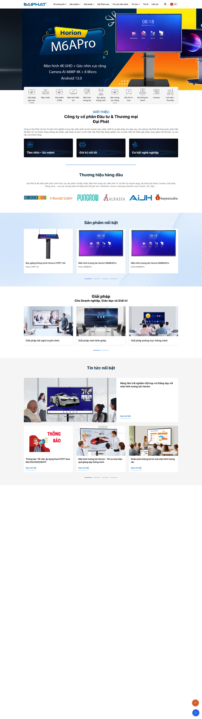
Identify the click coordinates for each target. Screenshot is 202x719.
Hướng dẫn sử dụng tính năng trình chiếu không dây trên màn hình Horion (151, 460)
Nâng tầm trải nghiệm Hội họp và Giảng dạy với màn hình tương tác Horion (146, 385)
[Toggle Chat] (195, 712)
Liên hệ (155, 4)
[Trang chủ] (35, 4)
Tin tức (135, 4)
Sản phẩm (74, 4)
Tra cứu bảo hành (120, 4)
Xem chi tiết (125, 416)
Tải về (145, 4)
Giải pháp (88, 4)
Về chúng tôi (59, 4)
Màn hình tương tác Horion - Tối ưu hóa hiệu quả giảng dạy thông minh (48, 460)
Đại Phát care (103, 4)
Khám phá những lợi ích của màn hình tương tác (100, 460)
